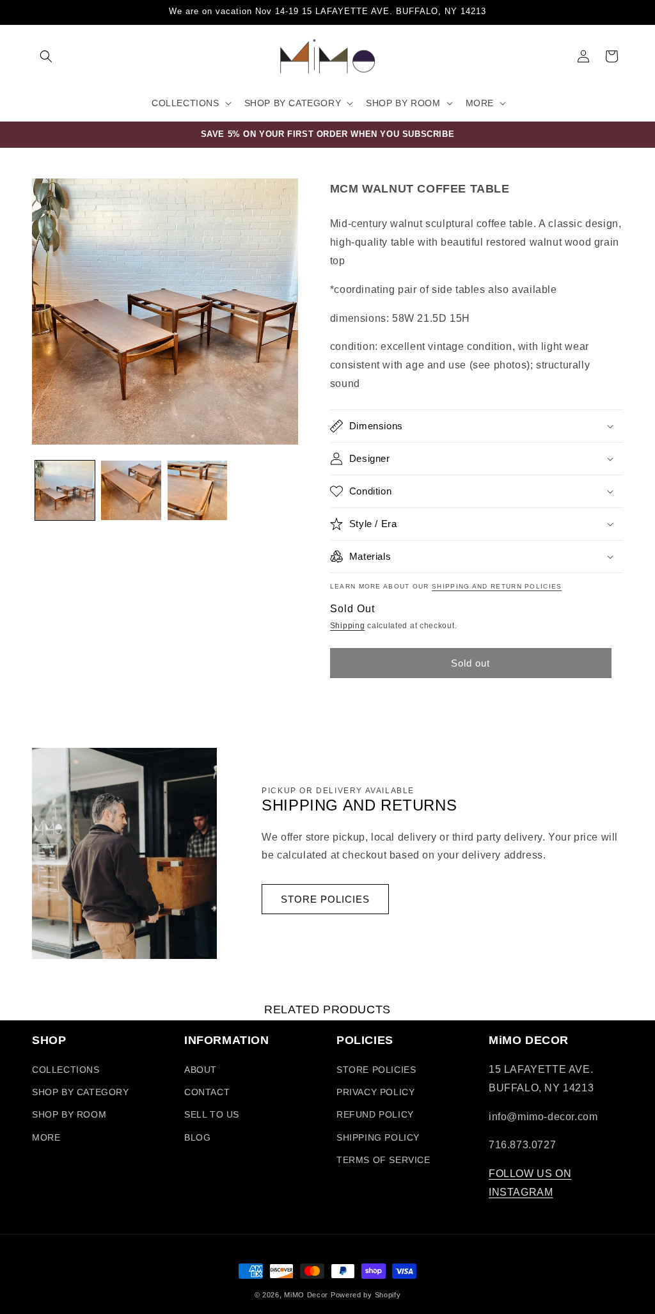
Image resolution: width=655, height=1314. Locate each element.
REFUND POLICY (375, 1114)
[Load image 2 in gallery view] (131, 490)
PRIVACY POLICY (375, 1092)
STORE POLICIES (325, 899)
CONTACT (207, 1092)
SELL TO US (211, 1114)
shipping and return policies (497, 586)
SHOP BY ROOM (69, 1114)
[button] (46, 56)
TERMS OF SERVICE (383, 1160)
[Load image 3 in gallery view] (197, 490)
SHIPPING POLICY (378, 1137)
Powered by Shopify (366, 1295)
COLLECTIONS (66, 1070)
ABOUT (200, 1070)
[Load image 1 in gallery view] (65, 490)
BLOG (197, 1137)
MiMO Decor (306, 1295)
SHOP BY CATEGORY (80, 1092)
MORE (46, 1137)
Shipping (347, 625)
